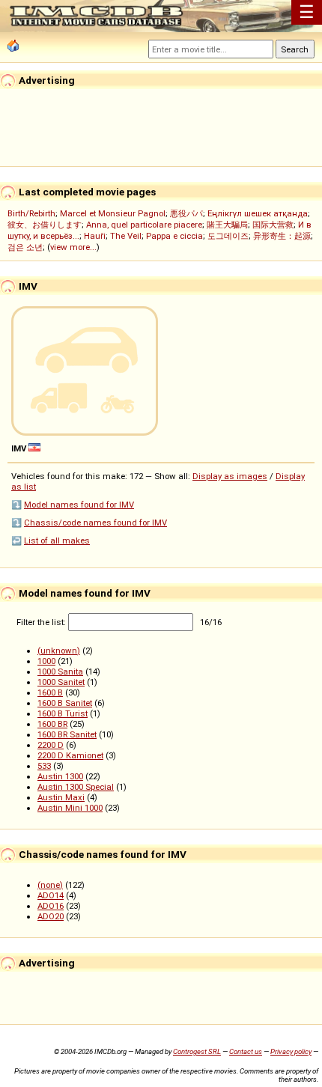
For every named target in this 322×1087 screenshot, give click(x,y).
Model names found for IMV (79, 504)
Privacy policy (291, 1051)
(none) (50, 885)
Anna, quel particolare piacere (144, 224)
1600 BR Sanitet (67, 734)
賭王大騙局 (227, 224)
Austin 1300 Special (75, 787)
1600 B (50, 692)
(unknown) (58, 650)
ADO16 (50, 906)
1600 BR (52, 724)
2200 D (50, 745)
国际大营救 (273, 224)
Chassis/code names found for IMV (95, 522)
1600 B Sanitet (64, 703)
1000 (46, 661)
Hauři (95, 236)
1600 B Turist (62, 713)
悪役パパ (186, 213)
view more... (73, 247)
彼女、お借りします (44, 224)
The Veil (126, 236)
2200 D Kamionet (70, 755)
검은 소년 (25, 247)
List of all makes (57, 540)
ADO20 (50, 916)
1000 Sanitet (61, 682)
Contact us (245, 1051)
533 (44, 766)
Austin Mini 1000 (70, 808)
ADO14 (50, 895)
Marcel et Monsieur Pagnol (112, 213)
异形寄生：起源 (282, 236)
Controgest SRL (197, 1051)
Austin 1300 (60, 776)
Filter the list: (42, 622)
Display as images (229, 476)
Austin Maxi (61, 797)
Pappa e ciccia (174, 236)
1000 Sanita (60, 671)
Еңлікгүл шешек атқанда (257, 213)
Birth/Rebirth (31, 213)
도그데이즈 (228, 236)
